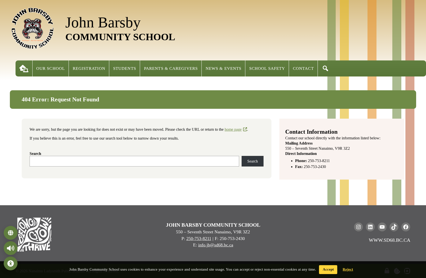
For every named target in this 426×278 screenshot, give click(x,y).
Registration (89, 68)
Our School (50, 68)
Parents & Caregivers (171, 68)
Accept (328, 269)
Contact (303, 68)
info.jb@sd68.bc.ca (215, 244)
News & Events (223, 68)
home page (233, 129)
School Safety (267, 68)
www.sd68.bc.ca (389, 240)
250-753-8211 (198, 238)
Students (124, 68)
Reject (348, 269)
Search (35, 153)
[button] (325, 68)
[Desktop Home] (24, 68)
